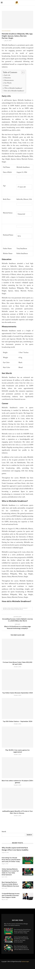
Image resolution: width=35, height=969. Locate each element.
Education (7, 78)
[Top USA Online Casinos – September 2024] (17, 708)
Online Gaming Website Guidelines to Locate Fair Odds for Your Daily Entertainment (10, 872)
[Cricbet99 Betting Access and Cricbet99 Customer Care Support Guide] (27, 896)
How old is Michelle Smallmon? (14, 91)
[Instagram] (20, 966)
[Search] (33, 2)
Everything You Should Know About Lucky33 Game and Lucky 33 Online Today (11, 859)
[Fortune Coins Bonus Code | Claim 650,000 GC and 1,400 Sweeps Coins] (17, 649)
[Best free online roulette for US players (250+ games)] (17, 767)
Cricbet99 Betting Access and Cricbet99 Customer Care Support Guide (10, 895)
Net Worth (7, 83)
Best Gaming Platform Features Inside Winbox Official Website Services (10, 884)
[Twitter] (17, 966)
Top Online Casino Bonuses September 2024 (17, 693)
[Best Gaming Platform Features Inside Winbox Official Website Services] (27, 885)
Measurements (9, 80)
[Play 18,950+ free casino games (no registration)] (17, 737)
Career (6, 85)
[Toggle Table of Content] (22, 72)
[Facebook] (15, 966)
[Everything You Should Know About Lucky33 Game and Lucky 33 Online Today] (27, 860)
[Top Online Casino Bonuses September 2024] (17, 679)
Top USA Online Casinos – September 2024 (17, 721)
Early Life (7, 75)
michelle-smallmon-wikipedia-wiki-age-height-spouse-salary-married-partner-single (15, 609)
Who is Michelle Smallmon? (13, 88)
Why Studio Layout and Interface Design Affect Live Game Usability (15, 849)
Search (4, 831)
